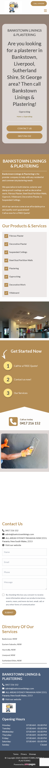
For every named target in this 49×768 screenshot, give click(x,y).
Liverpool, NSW (8, 655)
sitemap (32, 754)
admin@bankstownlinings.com (19, 534)
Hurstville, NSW (9, 650)
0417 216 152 (24, 136)
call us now (38, 3)
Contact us (25, 128)
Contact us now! (22, 379)
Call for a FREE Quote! (26, 365)
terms (16, 754)
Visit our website (13, 545)
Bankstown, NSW (9, 639)
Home (19, 117)
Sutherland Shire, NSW (12, 660)
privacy (24, 754)
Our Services (20, 392)
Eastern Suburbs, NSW (12, 644)
